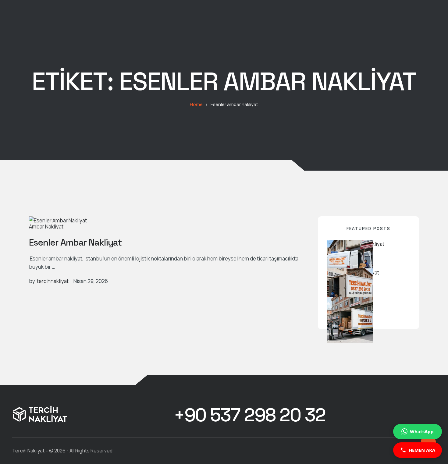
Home (196, 104)
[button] (249, 415)
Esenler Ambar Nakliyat (75, 242)
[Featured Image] (58, 220)
